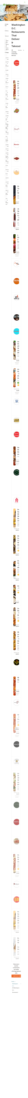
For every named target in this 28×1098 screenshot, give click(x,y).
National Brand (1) (7, 157)
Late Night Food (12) (7, 137)
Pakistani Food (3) (7, 162)
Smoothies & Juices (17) (8, 182)
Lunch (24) (7, 141)
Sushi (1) (7, 195)
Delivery (7, 30)
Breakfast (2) (7, 66)
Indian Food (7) (7, 124)
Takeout (7, 36)
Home (12, 981)
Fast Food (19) (7, 91)
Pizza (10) (7, 174)
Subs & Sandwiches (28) (8, 191)
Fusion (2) (7, 99)
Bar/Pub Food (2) (7, 62)
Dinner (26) (7, 87)
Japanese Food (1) (7, 133)
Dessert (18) (7, 83)
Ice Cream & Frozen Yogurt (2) (7, 120)
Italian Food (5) (7, 128)
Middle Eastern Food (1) (7, 153)
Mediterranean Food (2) (9, 145)
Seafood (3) (7, 178)
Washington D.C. (15, 984)
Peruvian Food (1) (7, 170)
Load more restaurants (17, 976)
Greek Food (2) (7, 104)
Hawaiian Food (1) (7, 112)
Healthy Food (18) (7, 116)
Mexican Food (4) (7, 149)
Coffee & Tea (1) (7, 79)
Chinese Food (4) (7, 75)
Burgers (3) (7, 70)
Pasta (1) (7, 166)
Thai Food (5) (7, 199)
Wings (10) (7, 203)
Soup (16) (7, 186)
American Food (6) (8, 58)
